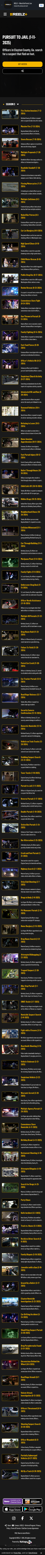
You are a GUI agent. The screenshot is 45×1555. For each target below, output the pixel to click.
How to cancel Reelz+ (24, 1533)
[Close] (2, 5)
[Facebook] (22, 1518)
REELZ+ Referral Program (27, 1525)
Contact (17, 1525)
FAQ (16, 1533)
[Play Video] (10, 114)
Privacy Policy (17, 1553)
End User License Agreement (30, 1528)
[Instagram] (13, 1518)
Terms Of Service (16, 1528)
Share (9, 1525)
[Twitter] (31, 1518)
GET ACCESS (22, 64)
